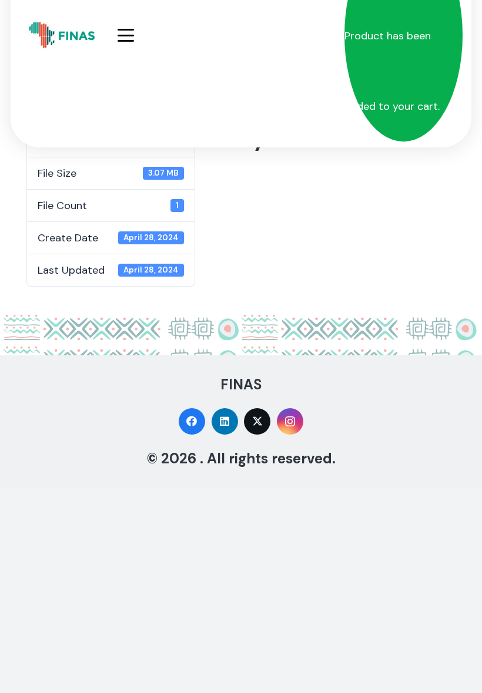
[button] (226, 35)
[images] (62, 35)
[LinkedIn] (225, 421)
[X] (257, 421)
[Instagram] (290, 421)
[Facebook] (192, 421)
